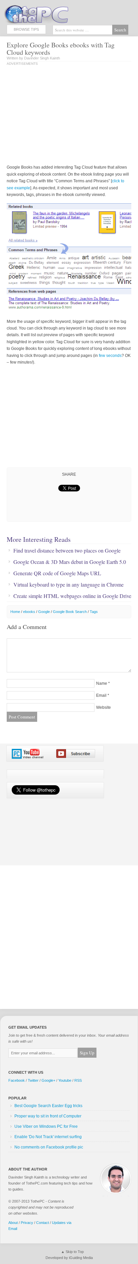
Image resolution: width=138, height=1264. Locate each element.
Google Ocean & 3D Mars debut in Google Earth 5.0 (69, 562)
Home (15, 612)
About (13, 1223)
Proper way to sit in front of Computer (47, 1116)
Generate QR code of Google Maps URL (57, 573)
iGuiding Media (81, 1258)
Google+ (48, 1080)
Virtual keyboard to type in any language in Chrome (68, 585)
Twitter (33, 1080)
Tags (94, 612)
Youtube (64, 1080)
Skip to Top (75, 1252)
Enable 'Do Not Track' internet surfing (48, 1136)
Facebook (16, 1080)
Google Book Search (70, 612)
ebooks (29, 612)
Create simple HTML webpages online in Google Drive (72, 596)
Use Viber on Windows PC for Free (46, 1126)
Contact (42, 1223)
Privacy (27, 1223)
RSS (78, 1080)
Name (101, 683)
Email (101, 695)
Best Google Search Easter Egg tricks (48, 1105)
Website (103, 707)
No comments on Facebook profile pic (48, 1147)
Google (44, 612)
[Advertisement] (63, 115)
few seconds (110, 355)
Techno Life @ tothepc (53, 13)
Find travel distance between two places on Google (67, 551)
